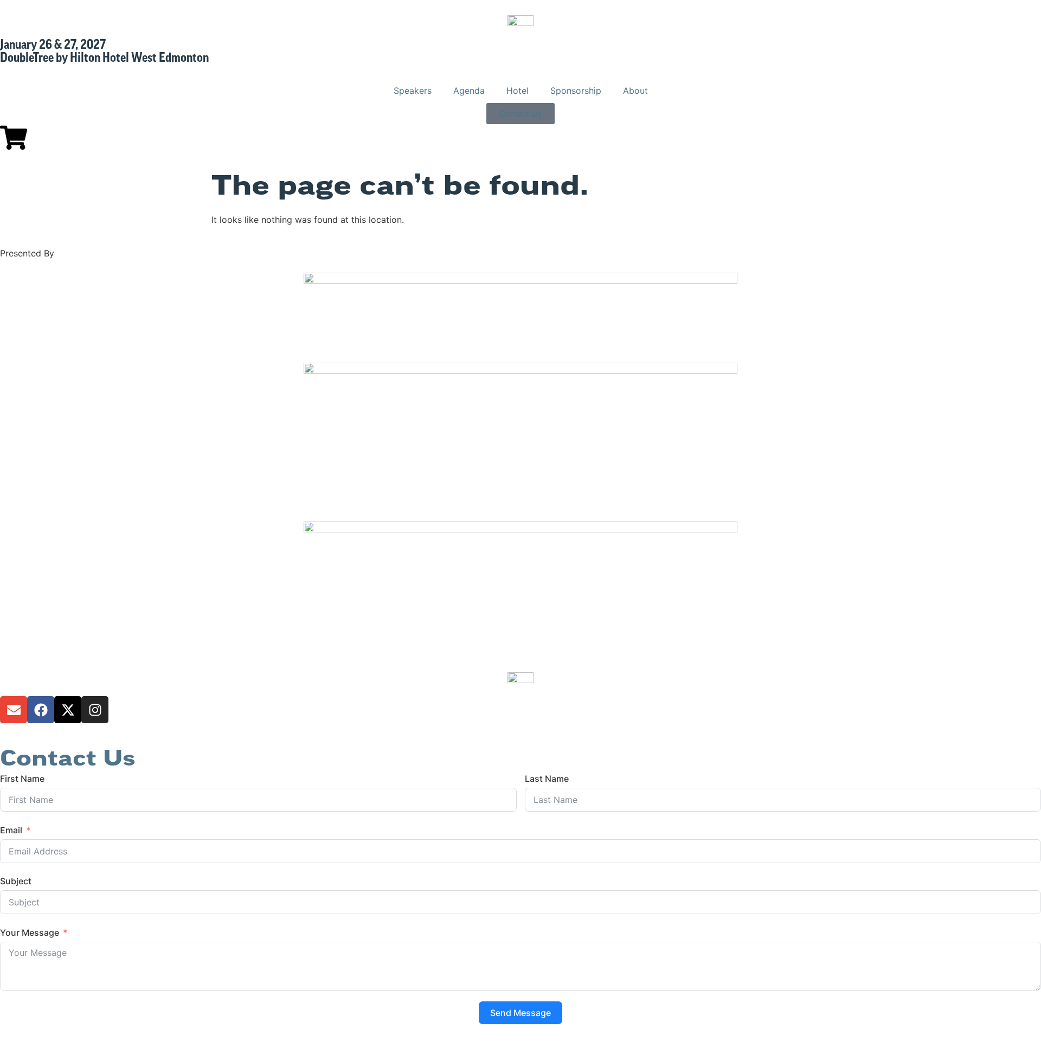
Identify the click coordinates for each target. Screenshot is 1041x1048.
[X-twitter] (67, 709)
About (635, 90)
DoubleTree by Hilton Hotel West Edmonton (104, 58)
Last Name (547, 778)
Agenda (469, 90)
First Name (22, 778)
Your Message (29, 932)
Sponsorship (575, 90)
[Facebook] (40, 709)
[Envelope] (13, 709)
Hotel (517, 90)
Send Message (520, 1012)
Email (11, 830)
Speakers (413, 90)
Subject (15, 881)
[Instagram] (94, 709)
